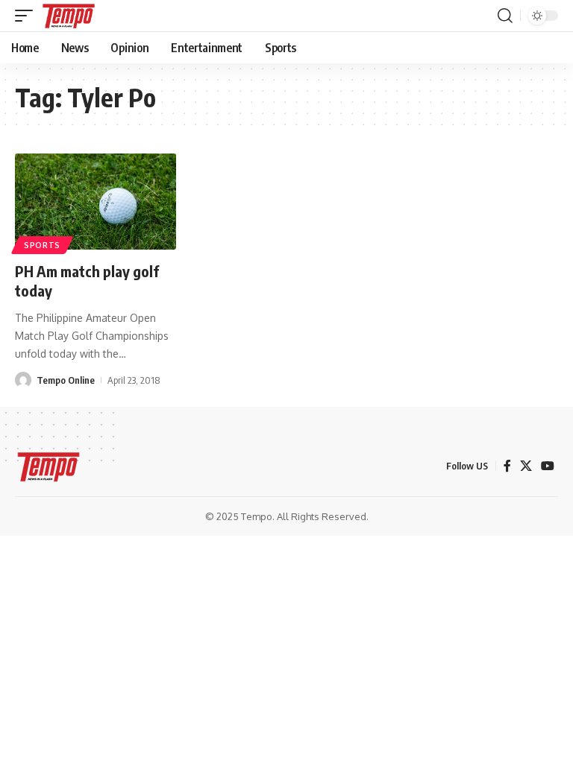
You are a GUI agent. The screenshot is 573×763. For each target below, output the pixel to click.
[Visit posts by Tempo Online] (23, 380)
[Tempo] (68, 15)
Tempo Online (66, 380)
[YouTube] (547, 466)
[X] (526, 466)
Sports (42, 245)
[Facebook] (507, 466)
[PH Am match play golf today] (95, 201)
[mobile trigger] (27, 15)
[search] (505, 15)
